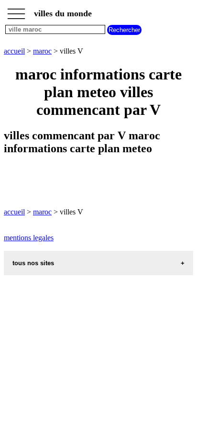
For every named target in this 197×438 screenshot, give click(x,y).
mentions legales (29, 238)
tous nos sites (33, 263)
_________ (16, 10)
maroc (42, 51)
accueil (14, 51)
